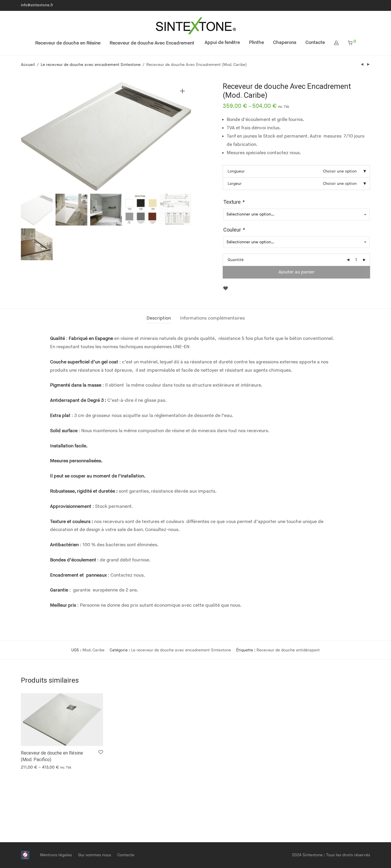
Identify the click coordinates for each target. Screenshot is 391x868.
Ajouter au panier (297, 272)
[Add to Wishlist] (225, 288)
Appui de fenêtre (222, 42)
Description (159, 318)
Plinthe (256, 42)
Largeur (235, 183)
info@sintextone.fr (37, 5)
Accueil (28, 64)
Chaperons (284, 42)
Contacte (315, 42)
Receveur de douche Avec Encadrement (152, 43)
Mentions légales (56, 855)
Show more (28, 767)
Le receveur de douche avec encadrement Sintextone (91, 64)
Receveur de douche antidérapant (288, 650)
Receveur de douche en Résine (67, 43)
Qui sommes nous (94, 855)
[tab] (159, 318)
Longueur (236, 171)
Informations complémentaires (212, 318)
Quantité (236, 259)
